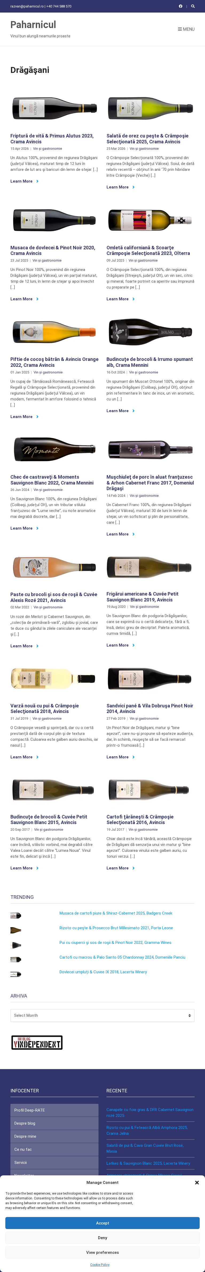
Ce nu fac (23, 1149)
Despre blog (24, 1123)
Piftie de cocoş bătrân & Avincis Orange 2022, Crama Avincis (54, 362)
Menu (188, 29)
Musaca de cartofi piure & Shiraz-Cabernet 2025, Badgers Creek (116, 913)
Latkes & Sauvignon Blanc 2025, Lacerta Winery (148, 1163)
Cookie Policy (99, 1265)
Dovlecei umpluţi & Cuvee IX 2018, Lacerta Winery (103, 972)
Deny (102, 1237)
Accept (102, 1223)
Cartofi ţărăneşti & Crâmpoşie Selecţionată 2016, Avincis (140, 819)
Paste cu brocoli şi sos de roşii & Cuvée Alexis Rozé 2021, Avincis (53, 597)
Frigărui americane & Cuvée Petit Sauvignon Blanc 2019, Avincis (143, 596)
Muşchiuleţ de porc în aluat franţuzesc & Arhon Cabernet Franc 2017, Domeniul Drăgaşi (150, 482)
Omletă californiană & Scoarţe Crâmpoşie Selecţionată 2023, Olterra (148, 250)
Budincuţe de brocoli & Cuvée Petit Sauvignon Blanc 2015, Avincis (48, 819)
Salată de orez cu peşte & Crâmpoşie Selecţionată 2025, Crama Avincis (147, 138)
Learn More (22, 181)
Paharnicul (33, 24)
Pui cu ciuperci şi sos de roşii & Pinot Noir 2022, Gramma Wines (115, 942)
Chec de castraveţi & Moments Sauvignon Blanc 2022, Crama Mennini (51, 480)
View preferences (102, 1252)
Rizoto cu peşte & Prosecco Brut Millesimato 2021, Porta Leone (116, 928)
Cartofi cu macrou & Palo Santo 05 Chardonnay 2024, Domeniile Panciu (122, 957)
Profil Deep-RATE (29, 1110)
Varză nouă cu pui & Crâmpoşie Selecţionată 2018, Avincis (44, 708)
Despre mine (25, 1136)
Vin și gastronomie (47, 149)
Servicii (20, 1162)
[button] (197, 1182)
